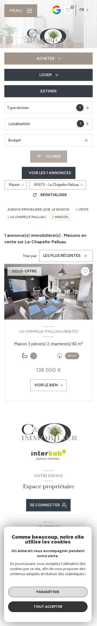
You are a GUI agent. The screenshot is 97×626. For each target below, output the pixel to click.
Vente (83, 209)
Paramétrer (47, 591)
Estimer (48, 91)
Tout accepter (48, 606)
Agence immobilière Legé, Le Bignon (38, 209)
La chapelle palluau (28, 217)
